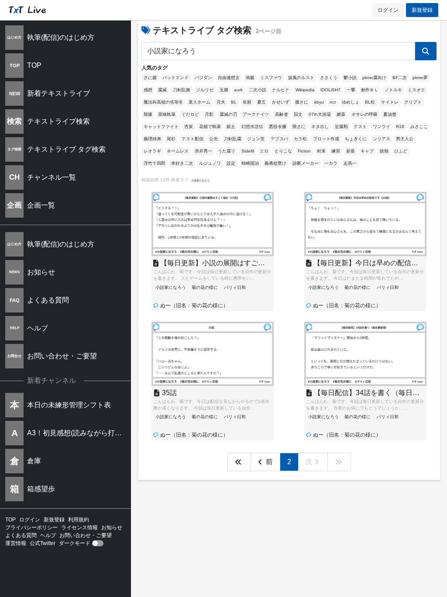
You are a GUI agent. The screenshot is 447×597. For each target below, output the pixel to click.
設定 (231, 163)
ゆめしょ (350, 102)
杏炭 (188, 126)
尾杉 (171, 138)
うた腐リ (226, 151)
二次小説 (257, 89)
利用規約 (78, 520)
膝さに (301, 102)
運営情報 (15, 543)
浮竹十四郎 (154, 163)
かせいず (280, 102)
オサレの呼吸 (364, 114)
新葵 (350, 151)
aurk (238, 89)
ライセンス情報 (79, 527)
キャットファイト (161, 126)
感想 (148, 89)
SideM (247, 151)
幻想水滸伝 (252, 126)
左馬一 (350, 163)
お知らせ (111, 527)
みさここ (419, 126)
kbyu (319, 102)
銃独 (384, 151)
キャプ (367, 151)
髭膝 (148, 114)
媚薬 (341, 114)
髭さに (299, 126)
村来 (321, 151)
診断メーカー (305, 163)
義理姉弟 (152, 138)
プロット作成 (326, 138)
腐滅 (162, 89)
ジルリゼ (204, 89)
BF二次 (399, 77)
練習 (335, 151)
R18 (400, 126)
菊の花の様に (205, 287)
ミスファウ (271, 77)
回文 (298, 114)
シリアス (381, 138)
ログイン (388, 10)
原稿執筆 (166, 114)
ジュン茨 (256, 138)
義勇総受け (275, 163)
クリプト (413, 102)
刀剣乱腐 (232, 138)
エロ (264, 151)
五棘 (224, 89)
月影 (209, 114)
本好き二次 (182, 163)
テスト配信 (192, 138)
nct (333, 102)
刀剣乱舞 (181, 89)
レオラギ (152, 151)
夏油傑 (389, 114)
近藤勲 (341, 126)
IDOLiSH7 (330, 89)
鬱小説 (350, 77)
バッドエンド (175, 77)
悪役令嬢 (277, 126)
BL (234, 102)
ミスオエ (416, 89)
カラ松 (300, 138)
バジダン (203, 77)
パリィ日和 (235, 287)
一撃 (351, 89)
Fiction (304, 151)
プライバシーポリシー (31, 527)
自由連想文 (229, 77)
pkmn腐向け (374, 77)
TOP (10, 520)
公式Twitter (42, 543)
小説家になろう (200, 180)
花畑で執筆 (210, 126)
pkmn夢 (420, 77)
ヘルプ (48, 535)
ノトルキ (393, 89)
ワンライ (381, 126)
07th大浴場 (320, 114)
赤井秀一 (203, 151)
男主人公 (404, 138)
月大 (221, 102)
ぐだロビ (190, 114)
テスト (360, 126)
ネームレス (178, 151)
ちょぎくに (356, 138)
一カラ (330, 163)
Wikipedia (305, 89)
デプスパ (279, 138)
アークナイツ (256, 114)
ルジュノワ (210, 163)
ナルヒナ (280, 89)
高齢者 (281, 114)
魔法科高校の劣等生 (163, 102)
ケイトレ (390, 102)
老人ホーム (199, 102)
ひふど (400, 151)
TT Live (27, 10)
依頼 (247, 102)
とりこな (283, 151)
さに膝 (150, 77)
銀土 (231, 126)
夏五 (261, 102)
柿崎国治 (250, 163)
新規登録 (422, 10)
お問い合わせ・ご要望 (85, 535)
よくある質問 (21, 535)
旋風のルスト (301, 77)
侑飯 (250, 77)
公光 (213, 138)
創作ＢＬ (369, 89)
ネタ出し (320, 126)
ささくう (328, 77)
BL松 (370, 102)
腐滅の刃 (228, 114)
